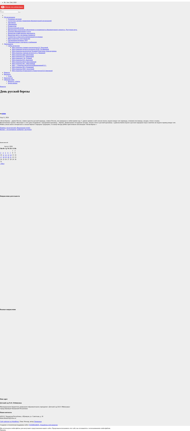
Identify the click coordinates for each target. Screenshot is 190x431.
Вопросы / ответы (14, 81)
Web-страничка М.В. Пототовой (23, 54)
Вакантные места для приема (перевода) (21, 35)
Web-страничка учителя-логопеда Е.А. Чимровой (28, 53)
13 (8, 155)
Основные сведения (14, 19)
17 (1, 157)
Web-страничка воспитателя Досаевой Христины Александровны (34, 51)
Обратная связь (9, 79)
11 (3, 155)
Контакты (7, 74)
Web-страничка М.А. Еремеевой (23, 67)
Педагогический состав (16, 28)
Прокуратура (8, 78)
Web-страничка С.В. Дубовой (22, 58)
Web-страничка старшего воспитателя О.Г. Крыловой (30, 47)
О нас (10, 76)
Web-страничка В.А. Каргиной (22, 60)
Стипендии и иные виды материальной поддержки (25, 37)
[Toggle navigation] (1, 10)
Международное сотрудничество (19, 38)
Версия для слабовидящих (14, 7)
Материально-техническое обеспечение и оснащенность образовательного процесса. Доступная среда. (42, 30)
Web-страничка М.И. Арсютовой (23, 69)
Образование (12, 24)
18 (3, 157)
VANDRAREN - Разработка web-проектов (43, 425)
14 (10, 155)
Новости (7, 72)
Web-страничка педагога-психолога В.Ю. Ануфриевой (30, 49)
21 (10, 157)
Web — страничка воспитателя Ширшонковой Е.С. (29, 65)
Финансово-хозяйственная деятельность (21, 33)
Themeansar (38, 421)
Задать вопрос (12, 83)
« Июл (2, 163)
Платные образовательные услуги (19, 31)
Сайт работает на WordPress (9, 421)
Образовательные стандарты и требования (22, 42)
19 (6, 157)
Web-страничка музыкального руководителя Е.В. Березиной (32, 71)
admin (4, 113)
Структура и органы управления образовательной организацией (30, 21)
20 (8, 157)
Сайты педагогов (14, 46)
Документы (12, 22)
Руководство (12, 26)
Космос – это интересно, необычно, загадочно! (16, 129)
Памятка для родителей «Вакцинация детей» (15, 128)
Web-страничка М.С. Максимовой (23, 63)
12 (6, 155)
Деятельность (8, 44)
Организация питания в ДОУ (18, 40)
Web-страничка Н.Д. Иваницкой (23, 56)
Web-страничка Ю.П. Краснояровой (24, 62)
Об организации (9, 17)
